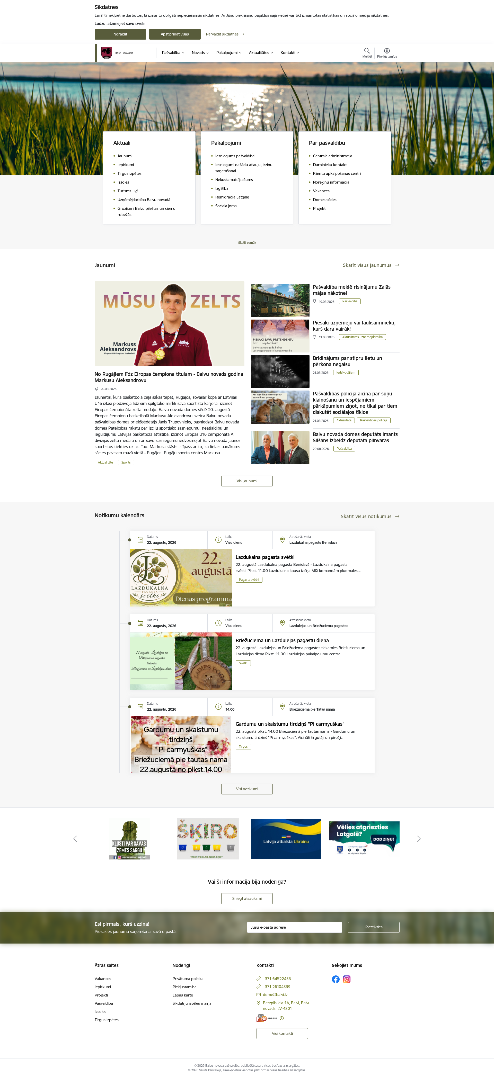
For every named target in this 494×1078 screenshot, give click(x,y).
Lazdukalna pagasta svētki (265, 557)
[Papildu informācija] (282, 1018)
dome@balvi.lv (275, 994)
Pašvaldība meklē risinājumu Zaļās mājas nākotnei (352, 290)
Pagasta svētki (249, 580)
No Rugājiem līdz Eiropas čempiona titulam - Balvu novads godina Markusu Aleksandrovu (169, 377)
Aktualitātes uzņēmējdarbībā (362, 337)
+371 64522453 (277, 978)
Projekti (101, 995)
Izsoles (100, 1011)
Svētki (243, 663)
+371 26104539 (276, 986)
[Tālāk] (419, 839)
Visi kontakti (282, 1033)
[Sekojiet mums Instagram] (347, 979)
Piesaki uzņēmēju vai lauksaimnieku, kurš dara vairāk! (354, 326)
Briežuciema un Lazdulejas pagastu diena (282, 640)
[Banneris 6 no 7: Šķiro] (130, 838)
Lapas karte (183, 995)
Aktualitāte (105, 462)
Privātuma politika (188, 978)
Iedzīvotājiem (346, 372)
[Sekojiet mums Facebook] (336, 979)
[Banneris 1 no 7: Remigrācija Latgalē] (286, 838)
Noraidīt (120, 34)
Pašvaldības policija (373, 420)
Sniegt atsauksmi (247, 898)
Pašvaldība (349, 301)
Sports (126, 462)
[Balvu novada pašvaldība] (117, 53)
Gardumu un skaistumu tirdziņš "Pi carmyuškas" (290, 724)
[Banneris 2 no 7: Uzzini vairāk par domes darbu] (364, 838)
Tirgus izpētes (107, 1019)
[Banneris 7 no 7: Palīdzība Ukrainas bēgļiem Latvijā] (208, 838)
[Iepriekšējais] (75, 839)
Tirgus (243, 746)
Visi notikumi (247, 788)
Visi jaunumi (247, 480)
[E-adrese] (267, 1018)
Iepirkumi (103, 986)
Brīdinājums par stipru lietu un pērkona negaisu (347, 361)
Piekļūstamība (185, 986)
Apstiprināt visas (175, 34)
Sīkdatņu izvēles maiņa (192, 1003)
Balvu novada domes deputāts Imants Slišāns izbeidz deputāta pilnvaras (355, 437)
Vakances (103, 978)
